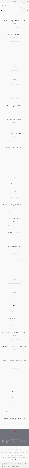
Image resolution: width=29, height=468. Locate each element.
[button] (27, 1)
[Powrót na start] (14, 1)
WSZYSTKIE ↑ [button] (4, 10)
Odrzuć (9, 466)
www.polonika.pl (14, 459)
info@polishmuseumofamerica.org (14, 438)
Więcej (14, 23)
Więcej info (13, 441)
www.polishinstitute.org (14, 450)
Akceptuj (3, 466)
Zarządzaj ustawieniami (15, 466)
